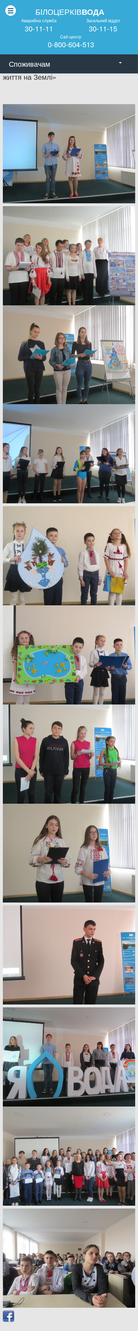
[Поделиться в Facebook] (8, 1316)
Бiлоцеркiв (69, 11)
